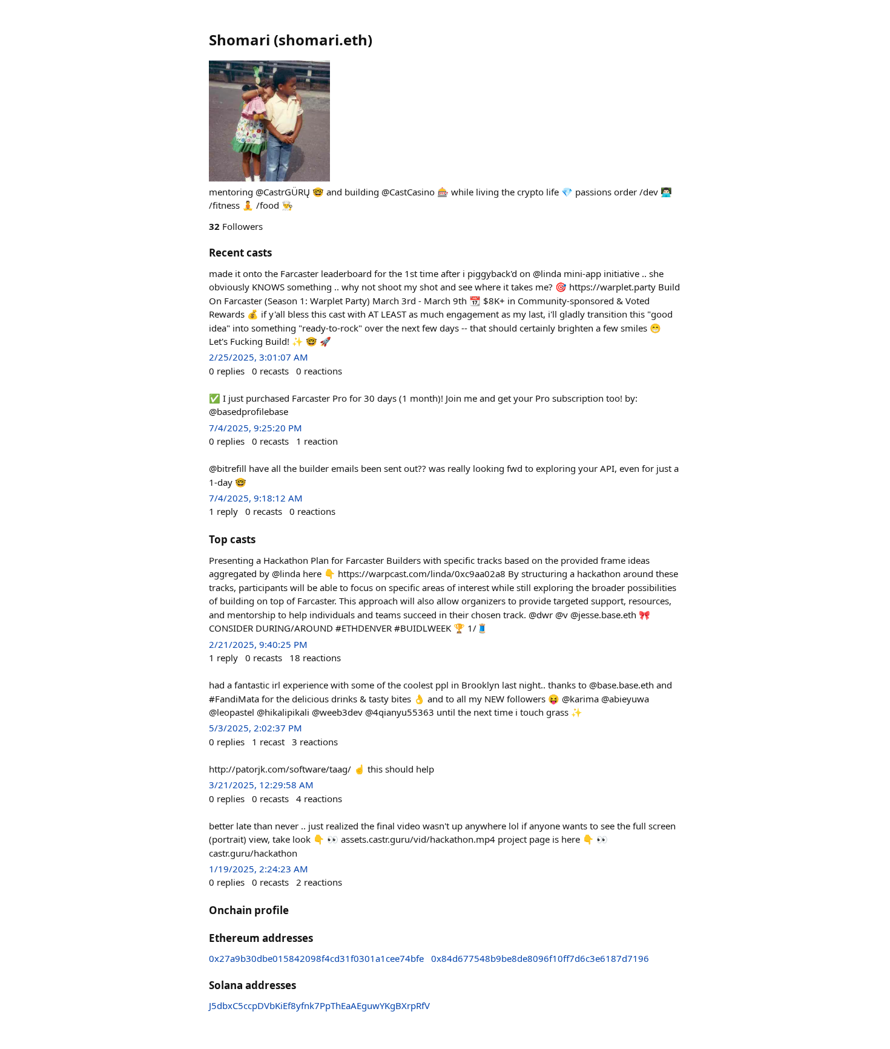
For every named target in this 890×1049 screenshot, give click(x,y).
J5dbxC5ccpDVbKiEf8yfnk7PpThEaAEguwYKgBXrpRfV (319, 1005)
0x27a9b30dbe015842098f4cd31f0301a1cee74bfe (316, 958)
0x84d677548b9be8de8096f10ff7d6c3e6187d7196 (540, 958)
